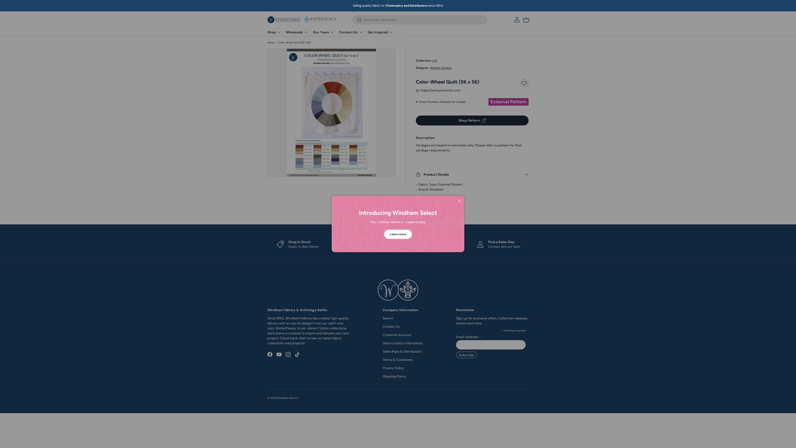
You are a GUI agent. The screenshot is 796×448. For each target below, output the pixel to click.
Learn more (398, 234)
